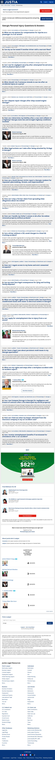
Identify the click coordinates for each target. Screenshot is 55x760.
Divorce (29, 672)
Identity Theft (15, 176)
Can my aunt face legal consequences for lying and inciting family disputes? (26, 283)
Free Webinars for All (9, 487)
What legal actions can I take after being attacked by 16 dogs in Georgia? (27, 149)
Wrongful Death (31, 231)
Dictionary (30, 689)
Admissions (30, 691)
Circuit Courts (5, 718)
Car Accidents (15, 30)
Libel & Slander (38, 176)
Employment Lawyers (7, 674)
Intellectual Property (7, 695)
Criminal (30, 670)
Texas (29, 722)
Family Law (18, 213)
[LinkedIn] (21, 755)
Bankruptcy (30, 668)
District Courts (5, 720)
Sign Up (51, 2)
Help (24, 757)
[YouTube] (22, 755)
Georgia (13, 5)
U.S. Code (4, 711)
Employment (5, 693)
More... (3, 683)
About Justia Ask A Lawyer (10, 538)
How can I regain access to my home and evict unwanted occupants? (25, 266)
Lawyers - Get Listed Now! (27, 627)
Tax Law (4, 701)
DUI (28, 674)
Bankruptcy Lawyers (7, 668)
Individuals (31, 666)
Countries (4, 743)
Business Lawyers (6, 670)
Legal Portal (13, 757)
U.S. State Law (32, 707)
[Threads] (28, 755)
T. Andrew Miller (7, 591)
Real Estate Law (42, 261)
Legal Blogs (5, 732)
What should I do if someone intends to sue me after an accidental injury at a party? (24, 83)
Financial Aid (31, 693)
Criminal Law (41, 195)
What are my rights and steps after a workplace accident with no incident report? (27, 368)
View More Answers (27, 390)
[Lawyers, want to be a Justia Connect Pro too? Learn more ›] (22, 380)
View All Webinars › (27, 515)
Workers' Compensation (32, 314)
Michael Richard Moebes (10, 569)
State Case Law (31, 713)
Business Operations (7, 691)
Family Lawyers (6, 678)
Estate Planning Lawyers (8, 676)
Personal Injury (24, 30)
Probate (14, 213)
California (30, 716)
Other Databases (7, 728)
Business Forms (6, 734)
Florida (29, 718)
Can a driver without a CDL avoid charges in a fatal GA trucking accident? (24, 234)
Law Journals (31, 697)
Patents (4, 738)
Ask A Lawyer (7, 5)
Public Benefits (22, 314)
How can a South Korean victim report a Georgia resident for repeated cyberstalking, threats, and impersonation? (26, 181)
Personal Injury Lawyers (8, 681)
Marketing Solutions (33, 728)
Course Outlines (32, 695)
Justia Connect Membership (34, 730)
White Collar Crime (23, 195)
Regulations (5, 713)
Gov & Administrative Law (32, 45)
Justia (2, 5)
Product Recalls (6, 736)
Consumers (5, 541)
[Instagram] (26, 755)
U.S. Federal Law (7, 707)
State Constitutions (32, 709)
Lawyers (4, 543)
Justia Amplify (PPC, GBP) (34, 738)
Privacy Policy (38, 757)
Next (27, 450)
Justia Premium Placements (34, 734)
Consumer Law (22, 97)
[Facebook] (24, 755)
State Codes (30, 711)
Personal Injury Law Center (27, 531)
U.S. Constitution (6, 709)
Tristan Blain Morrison (9, 601)
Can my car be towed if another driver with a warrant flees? (27, 49)
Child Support (22, 45)
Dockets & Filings (6, 722)
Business (4, 686)
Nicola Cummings (7, 580)
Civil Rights (31, 62)
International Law (23, 176)
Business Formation (7, 689)
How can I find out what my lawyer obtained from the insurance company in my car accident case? (24, 419)
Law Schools (31, 686)
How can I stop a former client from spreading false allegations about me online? (23, 200)
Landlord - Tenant (23, 261)
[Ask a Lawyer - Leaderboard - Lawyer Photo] (5, 563)
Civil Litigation (15, 62)
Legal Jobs (4, 730)
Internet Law (31, 176)
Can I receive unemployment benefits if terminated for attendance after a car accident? (24, 436)
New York (30, 720)
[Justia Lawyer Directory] (34, 755)
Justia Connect (6, 757)
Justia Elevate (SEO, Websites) (35, 736)
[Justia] (11, 2)
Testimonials (31, 743)
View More (11, 57)
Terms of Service (30, 757)
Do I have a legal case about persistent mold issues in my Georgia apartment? (25, 351)
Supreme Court (6, 716)
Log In (45, 2)
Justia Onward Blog (32, 741)
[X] (32, 755)
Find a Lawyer (6, 617)
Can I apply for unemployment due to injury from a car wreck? (24, 319)
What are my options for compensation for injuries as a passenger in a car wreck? (24, 33)
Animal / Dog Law (15, 146)
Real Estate (5, 699)
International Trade (7, 697)
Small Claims (29, 97)
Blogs (29, 699)
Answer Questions (47, 18)
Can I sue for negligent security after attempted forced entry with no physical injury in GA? (27, 66)
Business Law (15, 97)
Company (19, 757)
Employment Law (31, 431)
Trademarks (5, 741)
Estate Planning (31, 676)
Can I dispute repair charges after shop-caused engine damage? (24, 102)
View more (49, 611)
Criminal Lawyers (6, 672)
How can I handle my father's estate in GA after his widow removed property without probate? (25, 217)
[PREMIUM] (6, 383)
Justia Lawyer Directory (33, 732)
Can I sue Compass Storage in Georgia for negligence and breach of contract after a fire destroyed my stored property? (26, 401)
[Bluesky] (30, 755)
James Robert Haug (8, 559)
